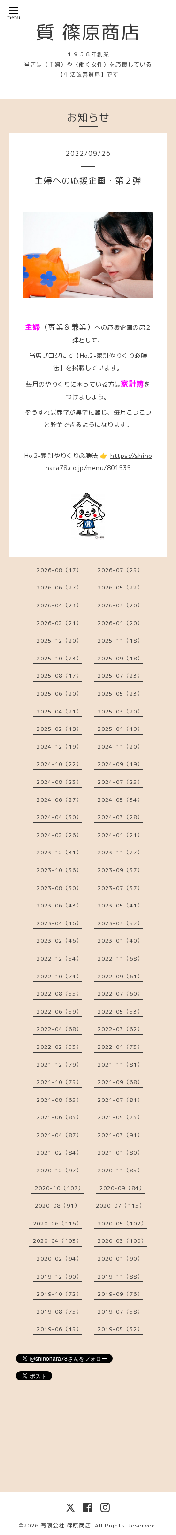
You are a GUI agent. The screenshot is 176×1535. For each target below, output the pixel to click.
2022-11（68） (120, 958)
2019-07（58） (120, 1312)
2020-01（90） (120, 1259)
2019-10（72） (59, 1294)
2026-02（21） (59, 623)
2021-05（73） (120, 1117)
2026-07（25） (120, 570)
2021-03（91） (120, 1135)
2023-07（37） (120, 888)
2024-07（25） (120, 782)
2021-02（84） (59, 1152)
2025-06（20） (59, 694)
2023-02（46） (59, 941)
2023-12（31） (59, 852)
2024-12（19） (59, 747)
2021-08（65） (59, 1100)
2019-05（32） (120, 1329)
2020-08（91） (57, 1205)
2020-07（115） (120, 1205)
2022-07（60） (120, 994)
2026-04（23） (59, 605)
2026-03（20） (120, 605)
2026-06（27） (59, 587)
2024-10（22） (59, 764)
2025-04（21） (59, 711)
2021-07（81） (120, 1100)
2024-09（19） (120, 764)
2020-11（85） (120, 1170)
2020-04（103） (57, 1241)
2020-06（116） (57, 1223)
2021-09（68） (120, 1082)
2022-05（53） (120, 1012)
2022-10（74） (59, 976)
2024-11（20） (120, 747)
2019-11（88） (120, 1276)
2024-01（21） (120, 835)
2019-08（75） (59, 1312)
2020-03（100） (122, 1241)
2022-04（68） (59, 1029)
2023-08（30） (59, 888)
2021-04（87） (59, 1135)
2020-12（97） (59, 1170)
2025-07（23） (120, 676)
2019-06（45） (59, 1329)
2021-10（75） (59, 1082)
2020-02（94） (59, 1259)
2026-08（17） (59, 570)
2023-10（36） (59, 870)
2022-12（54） (59, 958)
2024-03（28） (120, 817)
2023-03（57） (120, 923)
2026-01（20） (120, 623)
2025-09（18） (120, 658)
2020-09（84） (122, 1188)
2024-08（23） (59, 782)
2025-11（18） (120, 640)
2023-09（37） (120, 870)
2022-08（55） (59, 994)
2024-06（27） (59, 800)
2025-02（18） (59, 729)
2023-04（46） (59, 923)
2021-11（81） (120, 1065)
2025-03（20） (120, 711)
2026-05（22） (120, 587)
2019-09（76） (120, 1294)
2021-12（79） (59, 1065)
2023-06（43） (59, 905)
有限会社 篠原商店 (65, 1525)
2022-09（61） (120, 976)
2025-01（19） (120, 729)
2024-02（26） (59, 835)
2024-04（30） (59, 817)
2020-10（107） (59, 1188)
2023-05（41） (120, 905)
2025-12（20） (59, 640)
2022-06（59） (59, 1012)
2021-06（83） (59, 1117)
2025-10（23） (59, 658)
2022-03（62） (120, 1029)
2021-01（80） (120, 1152)
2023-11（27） (120, 852)
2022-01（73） (120, 1047)
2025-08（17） (59, 676)
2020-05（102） (122, 1223)
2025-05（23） (120, 694)
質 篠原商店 (88, 32)
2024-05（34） (120, 800)
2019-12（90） (59, 1276)
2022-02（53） (59, 1047)
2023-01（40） (120, 941)
